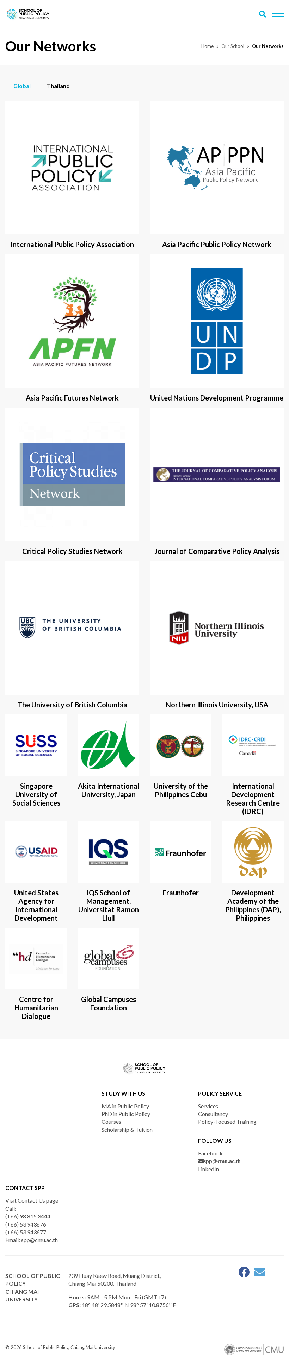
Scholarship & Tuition (127, 1129)
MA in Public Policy (125, 1106)
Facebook (210, 1153)
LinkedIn (208, 1169)
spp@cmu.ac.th (222, 1161)
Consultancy (213, 1113)
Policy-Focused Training (227, 1121)
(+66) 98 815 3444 (27, 1216)
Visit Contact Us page (31, 1200)
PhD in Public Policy (126, 1113)
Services (208, 1106)
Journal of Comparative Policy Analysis (216, 551)
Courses (111, 1121)
